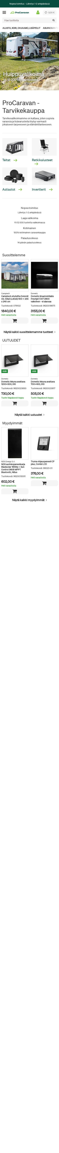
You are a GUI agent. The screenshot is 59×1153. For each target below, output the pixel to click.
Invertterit (39, 189)
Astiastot (9, 189)
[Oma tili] (38, 12)
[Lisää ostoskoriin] (14, 321)
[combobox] (29, 20)
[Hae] (54, 20)
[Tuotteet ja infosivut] (5, 12)
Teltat (6, 160)
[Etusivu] (19, 12)
